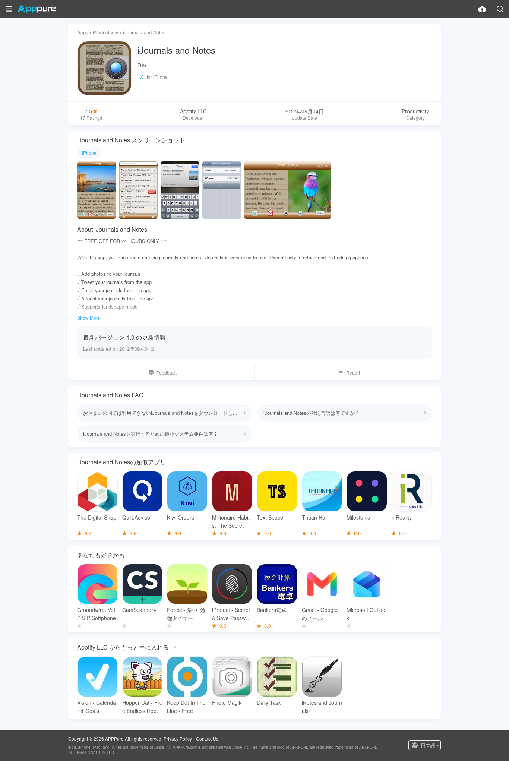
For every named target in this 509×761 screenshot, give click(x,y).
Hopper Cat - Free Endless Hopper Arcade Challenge (142, 707)
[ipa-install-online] (482, 9)
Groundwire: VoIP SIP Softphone (96, 614)
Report (353, 372)
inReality (402, 517)
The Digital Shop (96, 517)
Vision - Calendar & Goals (96, 706)
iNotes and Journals (322, 706)
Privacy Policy (178, 738)
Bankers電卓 (272, 609)
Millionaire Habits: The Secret (231, 521)
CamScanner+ (139, 609)
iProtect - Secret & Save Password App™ (231, 614)
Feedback (167, 372)
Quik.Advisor (137, 517)
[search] (500, 9)
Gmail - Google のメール (320, 614)
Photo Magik (226, 702)
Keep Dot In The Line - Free (186, 706)
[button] (9, 9)
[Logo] (37, 9)
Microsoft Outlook (366, 614)
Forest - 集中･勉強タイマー (186, 614)
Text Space (270, 517)
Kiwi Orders (180, 517)
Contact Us (207, 738)
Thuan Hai (314, 517)
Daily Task (269, 702)
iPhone (89, 152)
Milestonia (358, 517)
